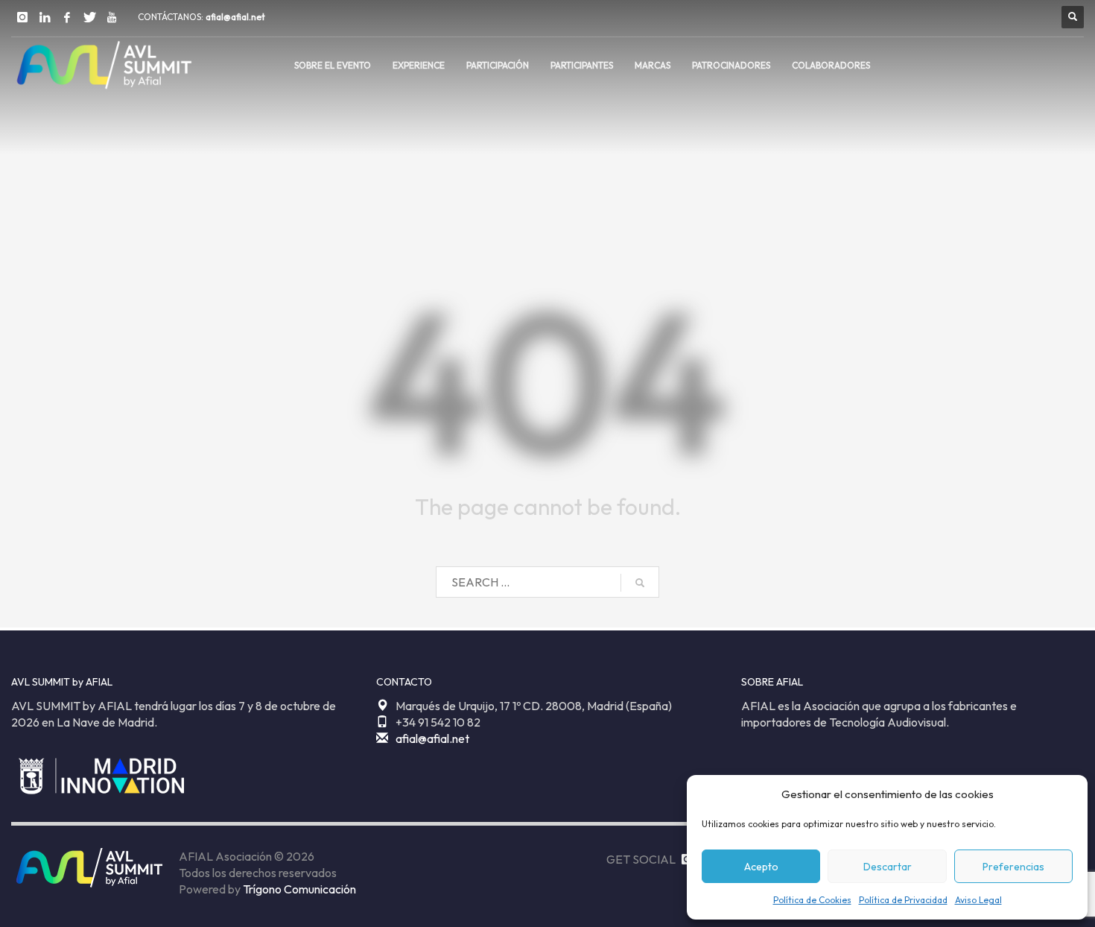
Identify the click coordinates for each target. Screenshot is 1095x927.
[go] (639, 582)
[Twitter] (89, 17)
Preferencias (1013, 866)
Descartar (887, 866)
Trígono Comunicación (299, 889)
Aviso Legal (978, 899)
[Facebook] (67, 17)
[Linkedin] (45, 17)
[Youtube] (112, 17)
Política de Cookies (812, 899)
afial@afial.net (235, 16)
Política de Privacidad (903, 899)
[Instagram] (22, 17)
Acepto (761, 866)
